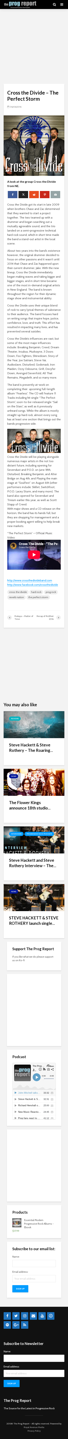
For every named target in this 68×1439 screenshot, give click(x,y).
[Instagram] (24, 1316)
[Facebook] (7, 1316)
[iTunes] (50, 1316)
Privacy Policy (34, 1430)
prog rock (51, 592)
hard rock (36, 592)
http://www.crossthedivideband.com (29, 580)
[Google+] (16, 1325)
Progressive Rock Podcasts (39, 834)
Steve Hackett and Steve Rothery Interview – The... (32, 863)
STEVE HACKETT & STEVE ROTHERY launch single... (33, 920)
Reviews (15, 718)
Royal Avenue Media (34, 1427)
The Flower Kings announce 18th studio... (30, 805)
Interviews (16, 834)
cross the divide (18, 592)
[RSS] (24, 1325)
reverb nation (16, 597)
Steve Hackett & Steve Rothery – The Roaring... (31, 747)
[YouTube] (42, 1316)
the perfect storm (38, 597)
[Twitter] (16, 1316)
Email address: (20, 1271)
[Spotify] (7, 1325)
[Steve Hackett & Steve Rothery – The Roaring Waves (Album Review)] (34, 724)
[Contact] (33, 1316)
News (13, 776)
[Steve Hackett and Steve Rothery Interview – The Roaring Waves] (34, 839)
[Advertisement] (34, 46)
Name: (16, 1256)
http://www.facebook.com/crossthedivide (32, 584)
